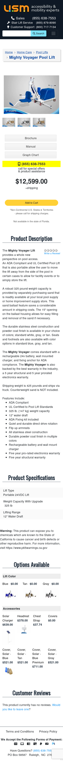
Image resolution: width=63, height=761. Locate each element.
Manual (31, 146)
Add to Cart (31, 202)
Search (40, 33)
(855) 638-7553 (44, 18)
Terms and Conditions (20, 731)
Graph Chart (31, 155)
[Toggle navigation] (53, 33)
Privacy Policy (48, 731)
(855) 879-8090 (46, 22)
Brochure (31, 138)
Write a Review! (52, 253)
